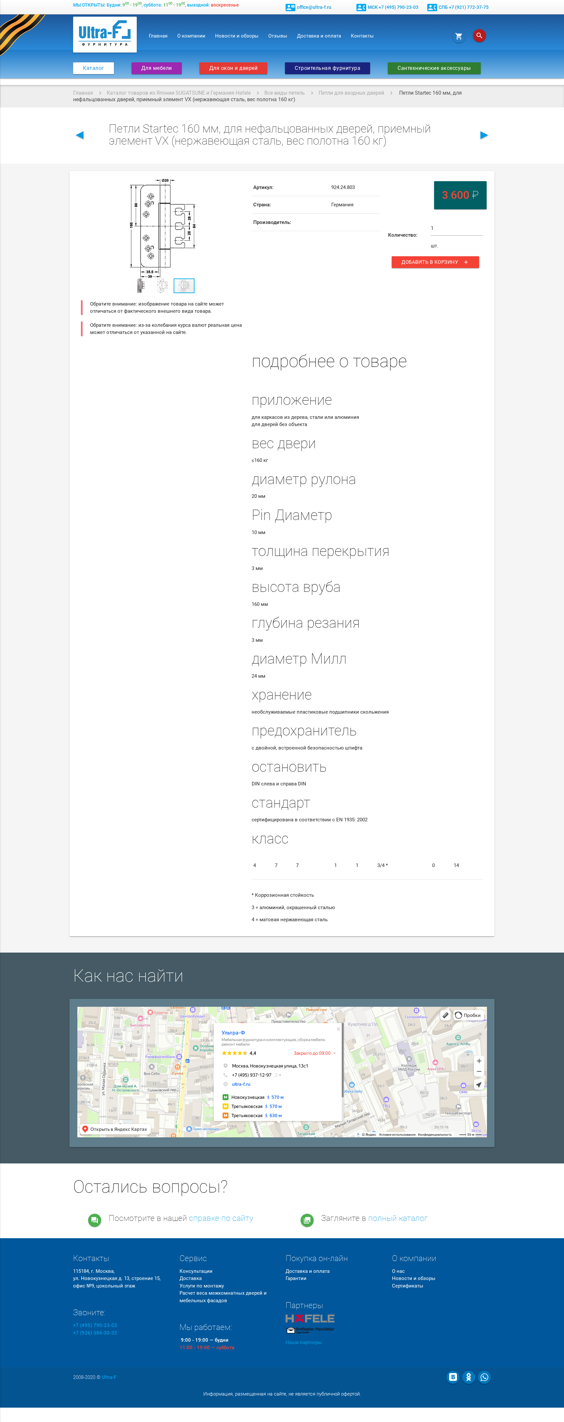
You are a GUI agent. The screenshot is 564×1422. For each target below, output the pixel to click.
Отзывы (277, 36)
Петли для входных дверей (351, 93)
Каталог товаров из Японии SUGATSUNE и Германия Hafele (179, 93)
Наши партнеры (304, 1342)
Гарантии (296, 1278)
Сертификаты (407, 1286)
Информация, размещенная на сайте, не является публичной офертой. (282, 1394)
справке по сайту (221, 1218)
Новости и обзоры (236, 36)
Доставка (191, 1278)
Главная (158, 36)
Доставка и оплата (319, 36)
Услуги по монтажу (202, 1286)
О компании (191, 36)
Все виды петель (284, 93)
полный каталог (398, 1218)
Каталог (93, 68)
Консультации (196, 1271)
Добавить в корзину (435, 262)
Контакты (362, 36)
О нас (398, 1271)
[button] (238, 185)
